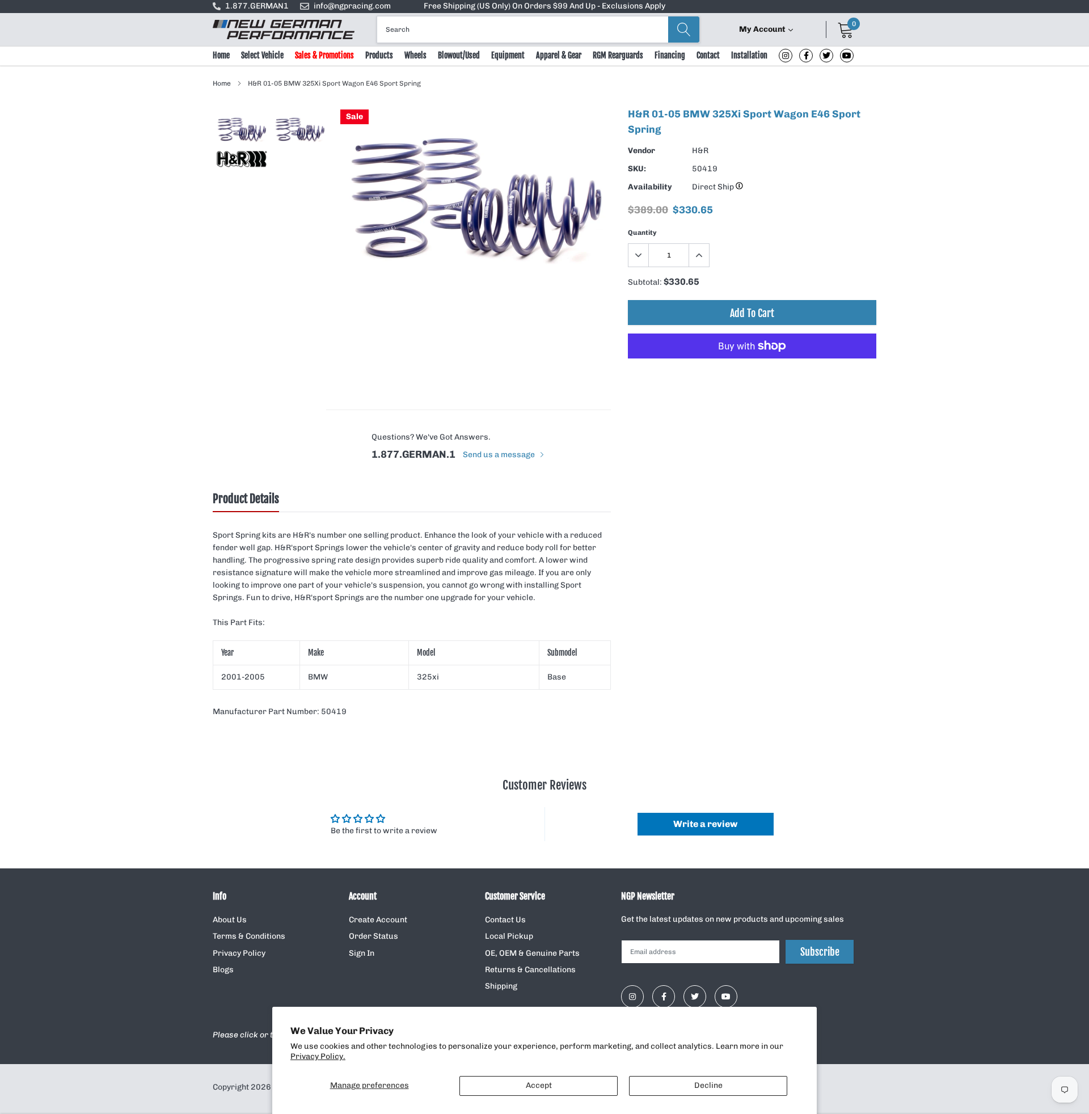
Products (379, 55)
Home (221, 55)
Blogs (223, 969)
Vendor (641, 150)
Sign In (361, 953)
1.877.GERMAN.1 (413, 454)
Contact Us (505, 920)
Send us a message (500, 454)
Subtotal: (645, 282)
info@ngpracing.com (352, 6)
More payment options (752, 374)
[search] (683, 29)
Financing (670, 55)
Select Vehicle (262, 55)
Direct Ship (714, 187)
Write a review (705, 823)
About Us (230, 920)
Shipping (501, 986)
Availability (650, 187)
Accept (539, 1085)
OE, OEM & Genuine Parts (532, 953)
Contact (708, 55)
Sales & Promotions (324, 55)
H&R (700, 150)
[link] (785, 55)
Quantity (642, 233)
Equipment (508, 55)
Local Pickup (509, 936)
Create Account (378, 920)
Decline (708, 1085)
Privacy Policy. (317, 1056)
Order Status (373, 936)
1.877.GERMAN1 (257, 6)
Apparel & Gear (558, 55)
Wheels (415, 55)
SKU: (637, 169)
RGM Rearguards (618, 55)
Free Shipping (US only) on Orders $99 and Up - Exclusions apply (544, 6)
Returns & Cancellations (530, 969)
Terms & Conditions (249, 936)
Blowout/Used (459, 55)
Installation (749, 55)
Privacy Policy (239, 953)
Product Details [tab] (246, 499)
